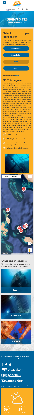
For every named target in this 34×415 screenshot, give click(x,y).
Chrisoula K (16, 315)
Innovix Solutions (14, 386)
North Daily (15, 48)
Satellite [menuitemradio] (15, 177)
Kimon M (16, 290)
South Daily (15, 55)
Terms (30, 253)
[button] (7, 210)
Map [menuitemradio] (6, 177)
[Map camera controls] (30, 243)
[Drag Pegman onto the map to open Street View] (30, 250)
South (16, 68)
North (16, 62)
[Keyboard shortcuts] (11, 253)
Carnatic (16, 341)
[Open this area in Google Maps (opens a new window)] (5, 253)
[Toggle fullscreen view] (30, 176)
